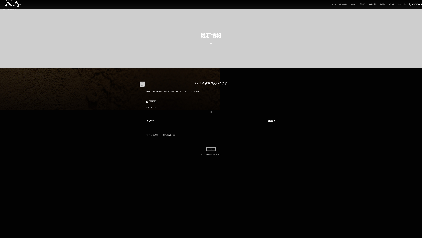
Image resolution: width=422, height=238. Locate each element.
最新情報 (152, 102)
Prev (151, 120)
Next (270, 120)
